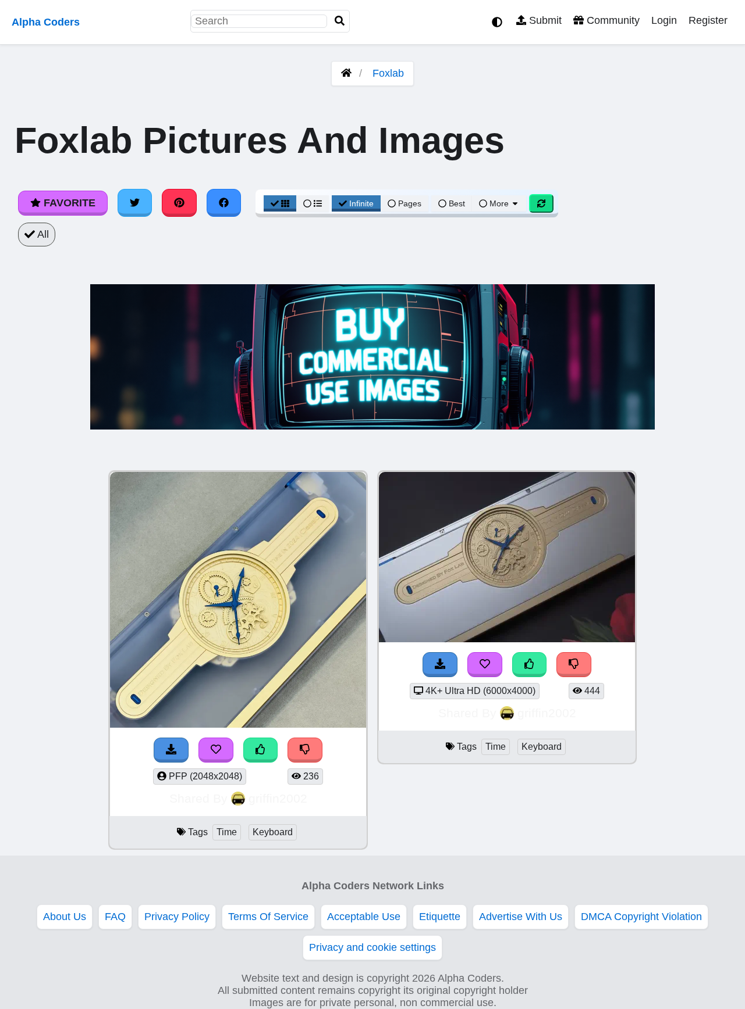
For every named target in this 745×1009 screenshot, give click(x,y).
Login (664, 20)
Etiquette (439, 916)
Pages (409, 203)
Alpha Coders (46, 22)
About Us (64, 916)
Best (455, 203)
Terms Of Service (268, 916)
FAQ (115, 916)
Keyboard (273, 832)
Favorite (68, 203)
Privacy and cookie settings (372, 947)
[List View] (312, 203)
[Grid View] (280, 203)
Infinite (361, 203)
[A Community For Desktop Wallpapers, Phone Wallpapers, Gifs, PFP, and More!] (346, 73)
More (499, 203)
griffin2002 (278, 798)
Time (227, 832)
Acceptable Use (363, 916)
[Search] (340, 21)
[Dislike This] (305, 750)
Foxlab (388, 73)
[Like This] (260, 750)
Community (612, 20)
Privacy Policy (177, 916)
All (42, 234)
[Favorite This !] (215, 750)
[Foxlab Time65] (238, 724)
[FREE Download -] (171, 750)
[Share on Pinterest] (179, 203)
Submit (544, 20)
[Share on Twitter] (135, 203)
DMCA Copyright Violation (641, 916)
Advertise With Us (520, 916)
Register (708, 20)
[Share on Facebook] (224, 203)
